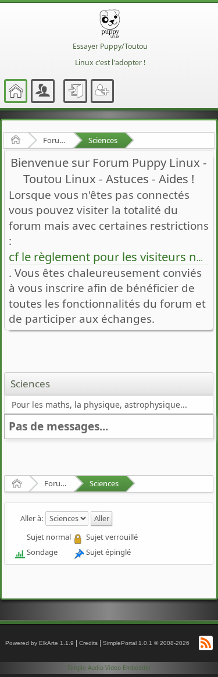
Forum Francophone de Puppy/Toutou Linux (54, 140)
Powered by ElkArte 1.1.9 (39, 643)
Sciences (102, 140)
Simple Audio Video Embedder (109, 668)
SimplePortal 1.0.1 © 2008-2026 (146, 643)
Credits (88, 643)
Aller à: (31, 517)
